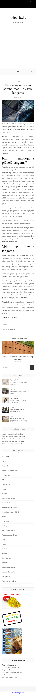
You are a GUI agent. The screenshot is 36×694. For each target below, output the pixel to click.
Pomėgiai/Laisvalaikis (9, 535)
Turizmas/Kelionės (8, 567)
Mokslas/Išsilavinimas (9, 507)
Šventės (4, 553)
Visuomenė (6, 576)
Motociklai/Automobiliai (10, 512)
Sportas (4, 544)
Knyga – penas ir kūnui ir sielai (12, 444)
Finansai (5, 466)
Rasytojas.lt (12, 329)
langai (5, 324)
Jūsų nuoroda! (9, 677)
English (4, 461)
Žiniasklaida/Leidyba (9, 581)
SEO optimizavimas (8, 675)
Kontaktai (18, 6)
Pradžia (6, 2)
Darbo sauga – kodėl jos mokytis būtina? (17, 410)
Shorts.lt (18, 17)
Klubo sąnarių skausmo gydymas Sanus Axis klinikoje (18, 420)
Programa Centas (8, 670)
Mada (4, 489)
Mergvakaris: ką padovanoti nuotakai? (18, 383)
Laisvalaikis (6, 484)
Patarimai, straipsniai (9, 665)
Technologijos (6, 558)
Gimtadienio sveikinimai (10, 667)
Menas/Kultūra (7, 503)
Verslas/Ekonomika (8, 572)
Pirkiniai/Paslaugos (8, 530)
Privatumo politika (18, 693)
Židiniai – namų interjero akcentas (13, 436)
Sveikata (5, 549)
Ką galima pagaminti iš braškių (12, 434)
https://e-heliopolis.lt (20, 305)
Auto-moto (6, 457)
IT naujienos (6, 475)
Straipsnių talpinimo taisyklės (21, 2)
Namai (18, 82)
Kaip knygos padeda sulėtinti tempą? (18, 392)
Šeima (4, 540)
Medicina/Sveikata (8, 498)
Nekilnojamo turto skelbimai (12, 672)
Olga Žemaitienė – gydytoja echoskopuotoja (18, 401)
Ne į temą (5, 521)
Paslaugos (5, 526)
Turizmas (5, 563)
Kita (3, 480)
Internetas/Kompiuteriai (10, 470)
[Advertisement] (18, 50)
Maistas (4, 494)
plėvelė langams (7, 132)
